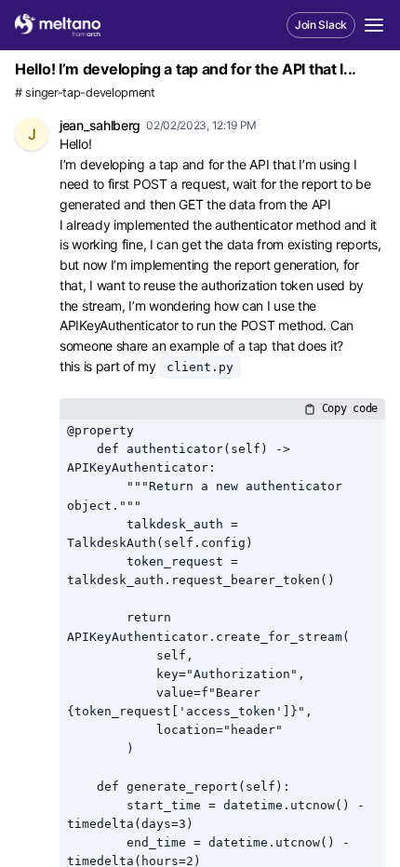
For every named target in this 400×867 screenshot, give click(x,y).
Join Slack (321, 25)
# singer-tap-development (85, 93)
